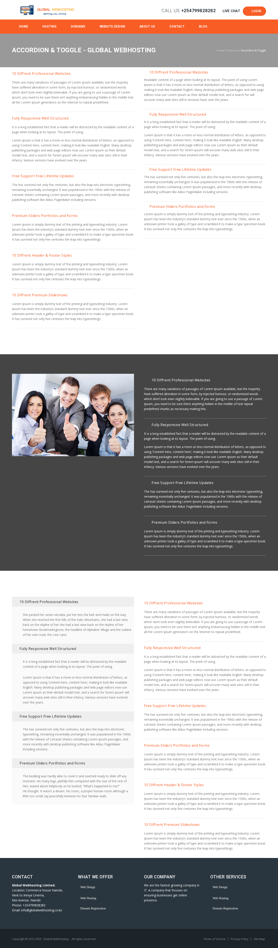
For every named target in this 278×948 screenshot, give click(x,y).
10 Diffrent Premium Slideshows (40, 295)
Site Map (259, 939)
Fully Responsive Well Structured (40, 118)
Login (255, 11)
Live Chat (231, 11)
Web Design (87, 887)
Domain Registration (93, 908)
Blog (203, 26)
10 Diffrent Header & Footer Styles (42, 255)
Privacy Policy (240, 939)
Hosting (49, 26)
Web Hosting (88, 898)
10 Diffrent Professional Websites (41, 73)
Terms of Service (215, 939)
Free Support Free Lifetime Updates (43, 176)
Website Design (112, 26)
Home (23, 26)
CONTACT (177, 26)
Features (233, 50)
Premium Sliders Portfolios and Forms (45, 215)
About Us (147, 26)
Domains (78, 26)
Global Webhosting (55, 939)
